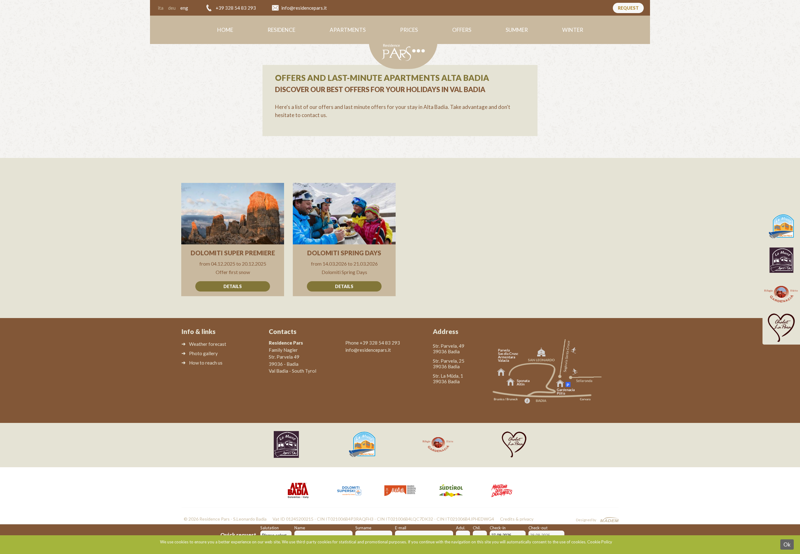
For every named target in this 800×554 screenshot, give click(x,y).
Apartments (348, 30)
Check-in (498, 527)
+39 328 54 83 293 (236, 8)
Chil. (477, 527)
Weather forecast (207, 344)
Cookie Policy (599, 541)
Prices (409, 30)
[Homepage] (403, 55)
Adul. (460, 527)
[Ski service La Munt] (781, 226)
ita (160, 8)
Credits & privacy (516, 519)
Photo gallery (203, 353)
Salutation (269, 527)
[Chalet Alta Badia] (781, 328)
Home (225, 30)
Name (299, 527)
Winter (572, 30)
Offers (461, 30)
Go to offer (232, 239)
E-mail (400, 527)
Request (628, 8)
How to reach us (205, 362)
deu (172, 8)
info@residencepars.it (304, 8)
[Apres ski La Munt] (781, 260)
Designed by (586, 519)
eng (184, 8)
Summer (517, 30)
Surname (363, 527)
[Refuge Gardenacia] (781, 294)
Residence (281, 30)
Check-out (538, 527)
